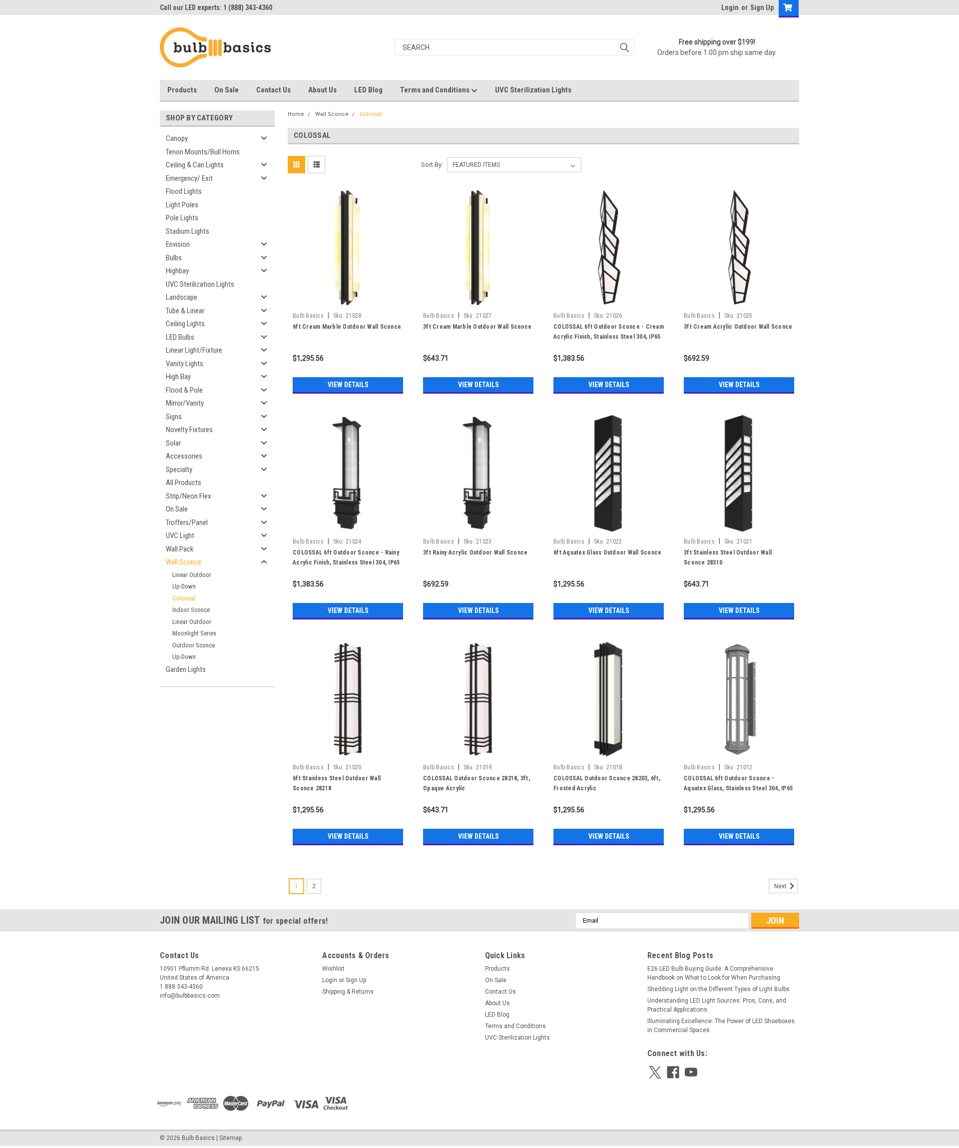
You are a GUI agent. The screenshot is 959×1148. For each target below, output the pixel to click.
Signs (174, 416)
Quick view (348, 300)
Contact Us (273, 89)
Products (182, 89)
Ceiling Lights (185, 323)
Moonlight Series (194, 633)
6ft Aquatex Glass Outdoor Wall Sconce (607, 552)
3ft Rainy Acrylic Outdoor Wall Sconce (475, 552)
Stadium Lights (187, 231)
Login (730, 7)
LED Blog (368, 89)
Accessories (184, 456)
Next (781, 886)
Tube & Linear (185, 310)
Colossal (183, 598)
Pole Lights (182, 217)
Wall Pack (180, 549)
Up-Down (184, 586)
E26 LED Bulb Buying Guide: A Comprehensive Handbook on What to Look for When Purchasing (713, 973)
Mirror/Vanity (185, 403)
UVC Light (180, 535)
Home (296, 114)
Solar (173, 443)
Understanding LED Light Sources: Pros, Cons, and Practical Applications (716, 1005)
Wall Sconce (183, 562)
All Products (183, 482)
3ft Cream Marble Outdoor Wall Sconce (477, 326)
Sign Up (762, 7)
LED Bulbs (180, 337)
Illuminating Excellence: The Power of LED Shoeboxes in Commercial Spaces (721, 1026)
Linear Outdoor (191, 574)
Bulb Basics (308, 315)
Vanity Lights (184, 363)
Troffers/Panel (187, 522)
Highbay (177, 270)
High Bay (178, 376)
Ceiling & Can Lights (195, 164)
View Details (348, 385)
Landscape (181, 297)
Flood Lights (184, 191)
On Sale (226, 89)
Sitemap (230, 1138)
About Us (322, 89)
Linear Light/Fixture (194, 350)
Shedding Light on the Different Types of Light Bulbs (718, 989)
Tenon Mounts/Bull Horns (203, 151)
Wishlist (333, 968)
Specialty (179, 469)
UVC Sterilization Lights (533, 89)
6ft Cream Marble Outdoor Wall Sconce (347, 326)
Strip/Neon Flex (188, 496)
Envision (178, 244)
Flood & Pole (184, 390)
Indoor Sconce (191, 609)
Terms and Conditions (435, 89)
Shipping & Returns (348, 991)
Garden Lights (186, 669)
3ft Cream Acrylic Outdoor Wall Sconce (738, 326)
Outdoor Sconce (193, 645)
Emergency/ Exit (189, 178)
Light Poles (182, 204)
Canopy (177, 138)
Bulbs (174, 257)
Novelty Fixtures (189, 429)
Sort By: (432, 164)
